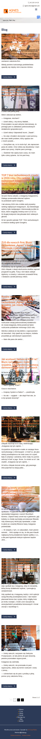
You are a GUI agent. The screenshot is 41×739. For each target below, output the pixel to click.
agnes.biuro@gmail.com (32, 6)
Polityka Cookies (26, 735)
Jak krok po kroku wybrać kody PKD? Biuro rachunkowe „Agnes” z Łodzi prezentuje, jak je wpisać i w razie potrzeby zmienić (19, 39)
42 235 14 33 (34, 2)
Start (10, 20)
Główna (21, 709)
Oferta (21, 713)
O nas (21, 711)
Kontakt (21, 721)
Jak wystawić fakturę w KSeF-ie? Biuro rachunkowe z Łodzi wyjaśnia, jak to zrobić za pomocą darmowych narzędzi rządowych (19, 363)
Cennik (21, 715)
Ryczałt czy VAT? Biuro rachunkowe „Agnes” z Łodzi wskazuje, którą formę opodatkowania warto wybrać (17, 91)
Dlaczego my (21, 717)
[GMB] (38, 17)
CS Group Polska (32, 730)
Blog (21, 719)
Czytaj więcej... (8, 77)
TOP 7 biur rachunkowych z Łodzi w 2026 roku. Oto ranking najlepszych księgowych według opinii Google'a (19, 179)
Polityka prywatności (16, 735)
